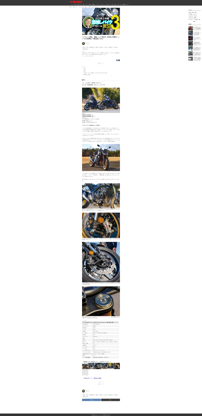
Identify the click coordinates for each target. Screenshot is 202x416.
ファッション (191, 19)
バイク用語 (195, 19)
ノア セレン (88, 391)
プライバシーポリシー (98, 414)
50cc (199, 19)
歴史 (195, 12)
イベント (194, 14)
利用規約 (92, 414)
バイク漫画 (190, 14)
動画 (193, 12)
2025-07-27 (88, 390)
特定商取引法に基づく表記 (107, 414)
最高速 (195, 17)
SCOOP (190, 12)
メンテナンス (191, 17)
